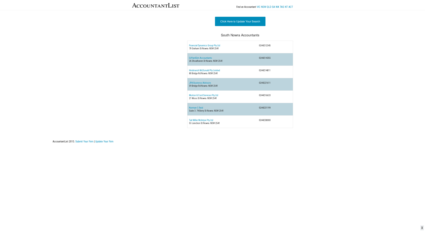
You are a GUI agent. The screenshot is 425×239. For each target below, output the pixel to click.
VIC (258, 6)
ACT (291, 6)
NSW (263, 6)
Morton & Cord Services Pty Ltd (203, 95)
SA (273, 6)
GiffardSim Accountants (200, 58)
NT (286, 6)
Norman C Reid (196, 107)
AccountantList (155, 4)
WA (277, 6)
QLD (269, 6)
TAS (282, 6)
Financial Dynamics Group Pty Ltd (204, 45)
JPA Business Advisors (200, 82)
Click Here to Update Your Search (240, 21)
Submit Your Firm (84, 141)
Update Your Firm (104, 141)
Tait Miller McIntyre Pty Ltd (201, 120)
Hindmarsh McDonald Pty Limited (204, 70)
